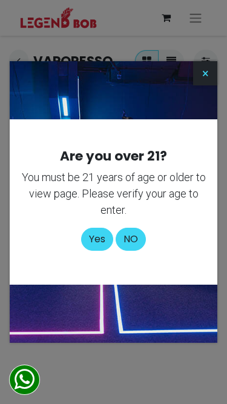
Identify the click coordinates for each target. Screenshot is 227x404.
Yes (97, 239)
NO (130, 239)
